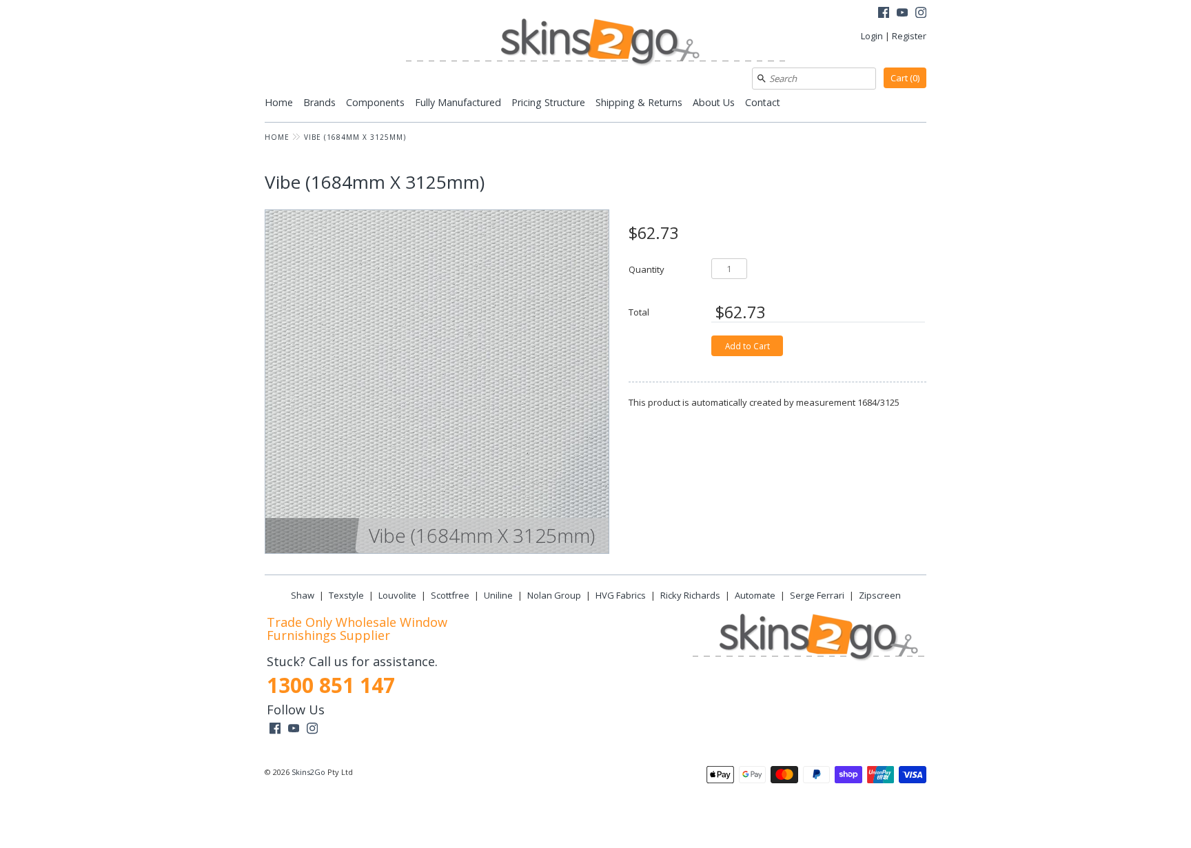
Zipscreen (880, 595)
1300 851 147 (331, 685)
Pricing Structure (548, 102)
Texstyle (346, 595)
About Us (714, 102)
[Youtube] (902, 14)
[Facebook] (883, 14)
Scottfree (450, 595)
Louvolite (397, 595)
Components (375, 102)
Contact (762, 102)
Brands (319, 102)
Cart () (904, 78)
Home (279, 102)
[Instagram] (920, 14)
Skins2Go (308, 772)
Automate (755, 595)
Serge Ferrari (817, 595)
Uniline (498, 595)
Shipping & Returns (639, 102)
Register (909, 36)
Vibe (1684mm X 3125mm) (355, 137)
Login (872, 36)
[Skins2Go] (595, 43)
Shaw (302, 595)
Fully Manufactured (458, 102)
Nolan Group (554, 595)
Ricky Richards (690, 595)
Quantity (646, 269)
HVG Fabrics (621, 595)
